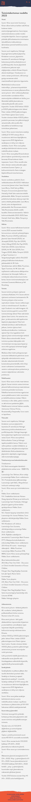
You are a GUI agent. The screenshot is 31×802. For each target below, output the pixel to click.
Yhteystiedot (15, 796)
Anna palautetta (15, 798)
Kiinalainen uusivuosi (15, 800)
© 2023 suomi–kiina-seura (15, 794)
